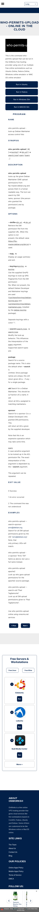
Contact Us (13, 852)
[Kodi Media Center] (21, 740)
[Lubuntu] (21, 712)
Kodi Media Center (19, 749)
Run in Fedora (21, 92)
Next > (25, 626)
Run (19, 699)
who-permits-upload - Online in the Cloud (19, 26)
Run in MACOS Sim (21, 107)
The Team (12, 845)
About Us (12, 848)
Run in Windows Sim (21, 99)
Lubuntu (19, 721)
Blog (10, 856)
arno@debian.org (15, 527)
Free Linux (12, 670)
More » (19, 764)
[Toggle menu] (2, 3)
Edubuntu (19, 693)
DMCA (11, 879)
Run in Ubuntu (21, 84)
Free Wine (28, 670)
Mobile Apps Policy (16, 871)
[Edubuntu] (21, 684)
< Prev (13, 626)
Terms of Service (15, 875)
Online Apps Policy (16, 868)
